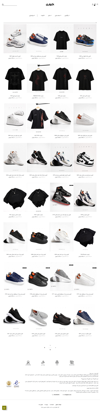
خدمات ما (52, 404)
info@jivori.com (67, 394)
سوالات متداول (58, 404)
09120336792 (56, 394)
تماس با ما (41, 404)
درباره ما (46, 404)
